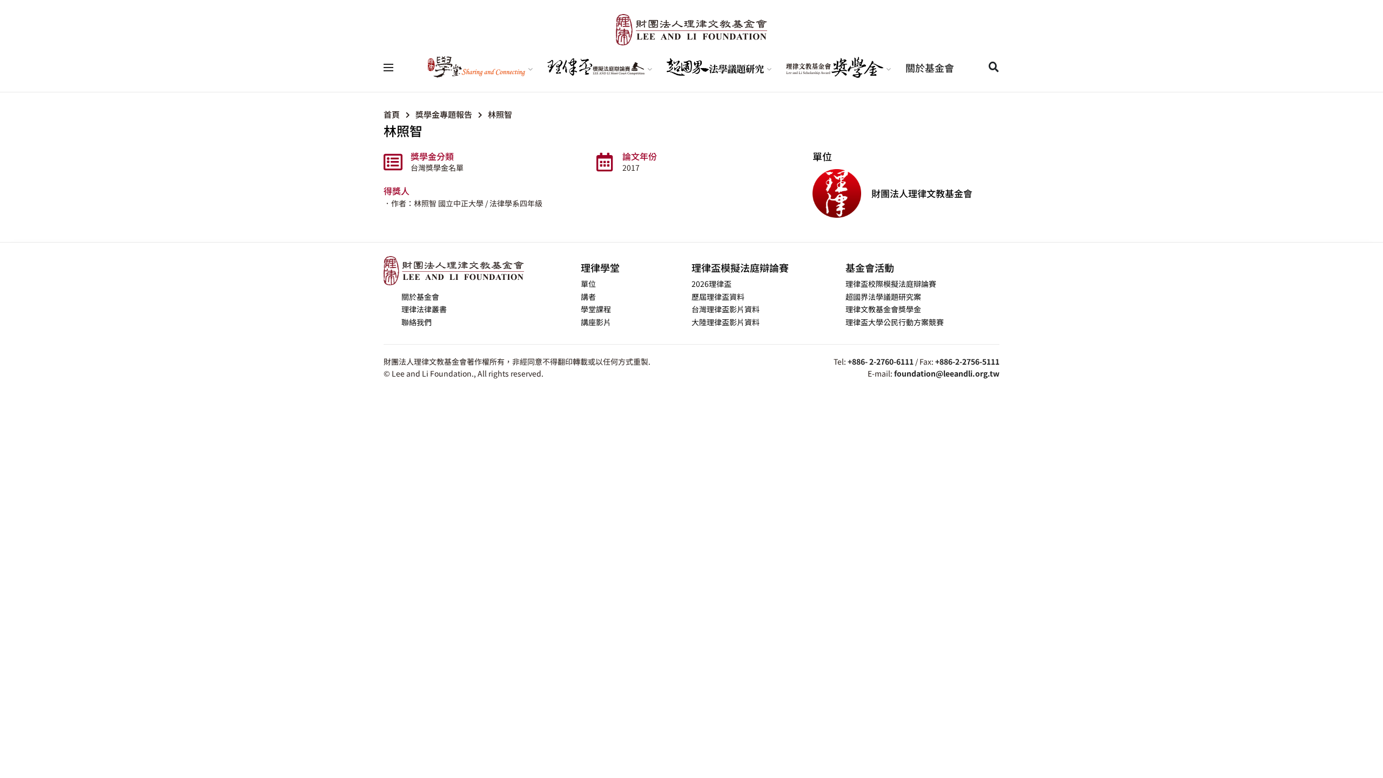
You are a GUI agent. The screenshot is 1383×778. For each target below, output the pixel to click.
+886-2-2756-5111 (967, 361)
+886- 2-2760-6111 (881, 361)
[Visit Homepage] (691, 29)
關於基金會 (929, 68)
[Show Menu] (388, 67)
